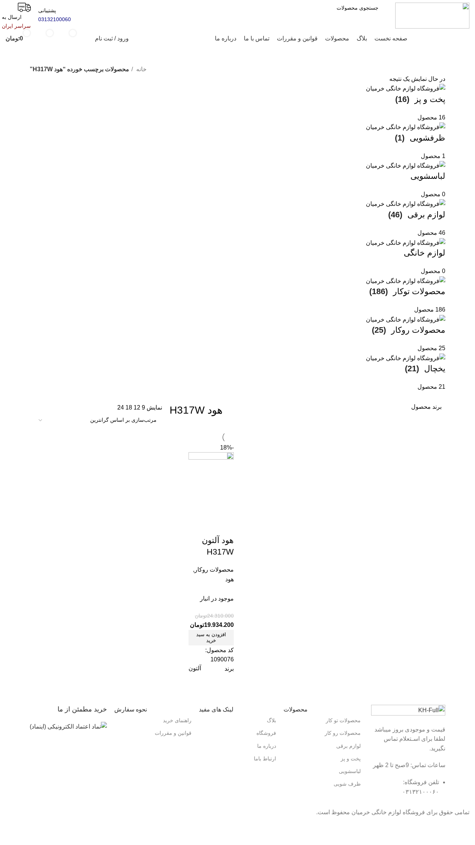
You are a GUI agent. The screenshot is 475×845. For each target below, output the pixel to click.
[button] (211, 637)
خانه (141, 69)
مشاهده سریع (204, 507)
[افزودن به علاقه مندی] (224, 525)
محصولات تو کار (343, 720)
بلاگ (271, 720)
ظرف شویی (347, 784)
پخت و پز (351, 759)
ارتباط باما (265, 759)
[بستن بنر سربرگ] (465, 826)
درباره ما (266, 746)
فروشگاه (266, 733)
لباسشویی (350, 771)
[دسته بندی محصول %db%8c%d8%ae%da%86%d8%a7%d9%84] (237, 237)
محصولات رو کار (343, 733)
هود (229, 579)
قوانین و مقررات (173, 733)
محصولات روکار (214, 569)
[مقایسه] (224, 507)
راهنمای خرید (177, 720)
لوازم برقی (348, 746)
